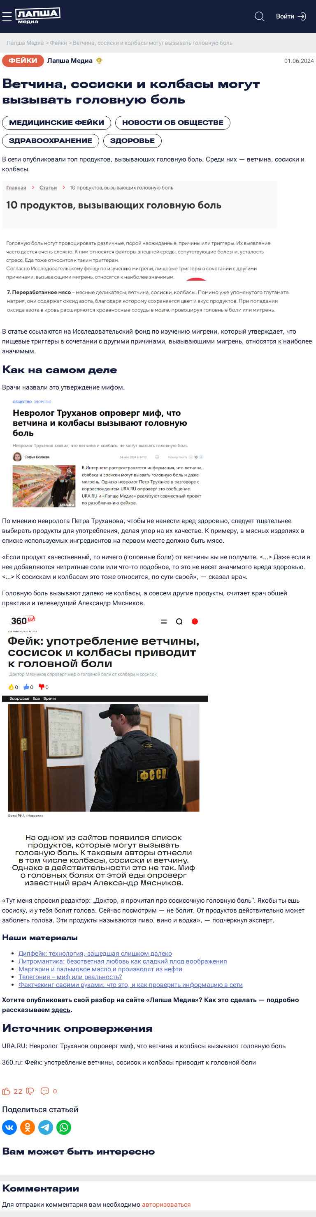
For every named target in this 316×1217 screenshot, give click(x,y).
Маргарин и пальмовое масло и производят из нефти (100, 969)
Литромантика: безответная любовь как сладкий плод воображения (123, 961)
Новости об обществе (172, 123)
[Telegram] (45, 1128)
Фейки (23, 61)
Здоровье (132, 141)
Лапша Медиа (70, 61)
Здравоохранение (50, 141)
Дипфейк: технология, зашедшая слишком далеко (95, 953)
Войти (285, 16)
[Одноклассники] (27, 1128)
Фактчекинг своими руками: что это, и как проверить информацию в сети (131, 985)
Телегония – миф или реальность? (70, 977)
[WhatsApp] (63, 1128)
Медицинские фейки (56, 123)
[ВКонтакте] (9, 1128)
